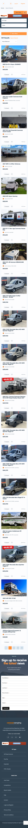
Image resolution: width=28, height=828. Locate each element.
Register (23, 3)
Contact (6, 800)
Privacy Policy (7, 810)
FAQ (5, 795)
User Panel (6, 780)
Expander (6, 764)
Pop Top (6, 759)
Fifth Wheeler (7, 769)
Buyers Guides (7, 790)
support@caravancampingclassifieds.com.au (14, 730)
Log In (16, 3)
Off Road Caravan (8, 754)
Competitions (7, 785)
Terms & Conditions (9, 815)
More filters (15, 33)
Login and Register (8, 805)
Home (2, 8)
